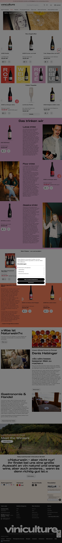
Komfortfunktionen (24, 273)
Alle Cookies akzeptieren (31, 279)
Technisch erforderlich (25, 267)
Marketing (21, 271)
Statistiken (21, 269)
